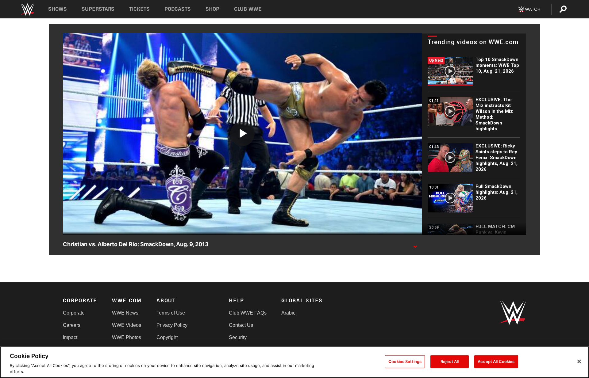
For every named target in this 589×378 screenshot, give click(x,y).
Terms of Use (170, 312)
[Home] (27, 9)
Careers (71, 325)
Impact (70, 337)
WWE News (125, 312)
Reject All (450, 361)
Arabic (288, 312)
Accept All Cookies (496, 361)
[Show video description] (415, 244)
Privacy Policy (171, 325)
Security (238, 337)
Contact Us (241, 325)
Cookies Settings (405, 361)
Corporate (74, 312)
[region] (294, 362)
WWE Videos (126, 325)
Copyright (167, 337)
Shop (212, 9)
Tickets (139, 9)
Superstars (98, 9)
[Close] (579, 361)
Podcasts (177, 9)
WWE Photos (126, 337)
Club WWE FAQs (248, 312)
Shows (57, 9)
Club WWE (248, 9)
